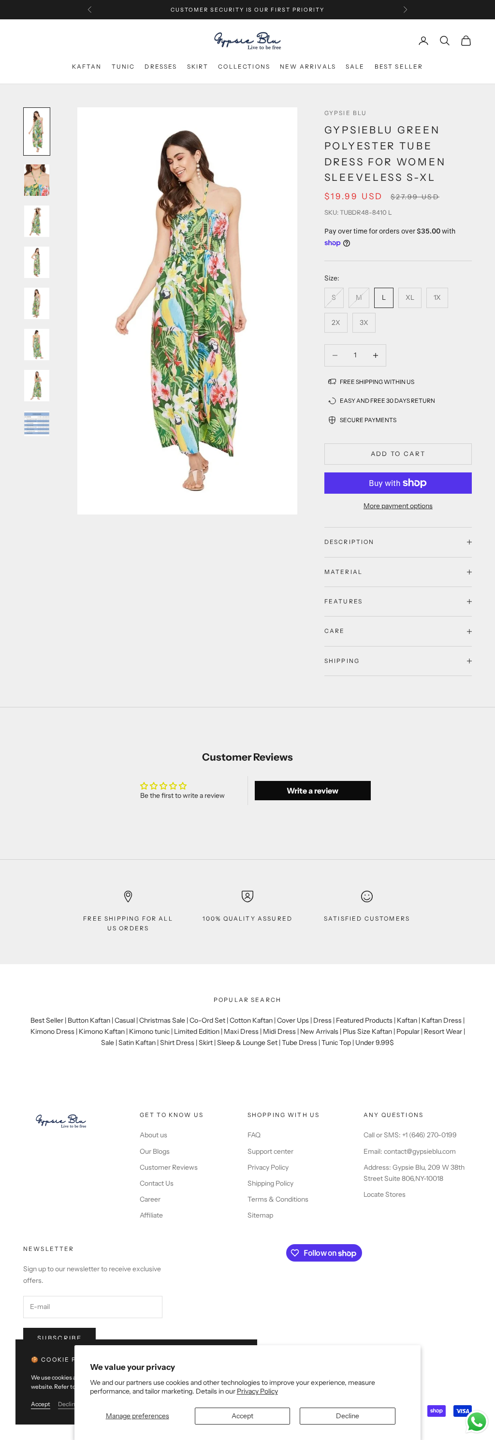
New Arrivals (319, 1031)
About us (153, 1135)
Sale (355, 66)
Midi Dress (279, 1031)
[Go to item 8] (36, 423)
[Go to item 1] (36, 131)
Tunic (123, 66)
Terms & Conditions (278, 1199)
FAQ (254, 1135)
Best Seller (46, 1020)
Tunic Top (336, 1042)
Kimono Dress (52, 1031)
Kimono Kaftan (102, 1031)
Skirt (198, 66)
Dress (322, 1020)
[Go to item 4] (36, 262)
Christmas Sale (162, 1020)
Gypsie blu (345, 113)
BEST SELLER (399, 66)
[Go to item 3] (36, 221)
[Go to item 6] (36, 344)
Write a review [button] (312, 790)
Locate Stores (385, 1194)
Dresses (161, 66)
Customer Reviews (169, 1167)
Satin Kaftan (137, 1042)
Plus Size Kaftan (367, 1031)
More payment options (398, 505)
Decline (347, 1415)
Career (150, 1199)
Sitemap (260, 1215)
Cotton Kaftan (251, 1020)
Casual (125, 1020)
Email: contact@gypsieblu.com (410, 1151)
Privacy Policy (257, 1391)
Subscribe (59, 1338)
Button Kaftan (89, 1020)
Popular (408, 1031)
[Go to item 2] (36, 180)
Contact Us (157, 1183)
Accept (242, 1415)
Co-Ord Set (207, 1020)
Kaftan (87, 66)
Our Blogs (155, 1151)
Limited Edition (196, 1031)
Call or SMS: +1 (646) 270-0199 (410, 1135)
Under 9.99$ (374, 1042)
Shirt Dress (177, 1042)
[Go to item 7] (36, 385)
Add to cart (398, 453)
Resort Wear (443, 1031)
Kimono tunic (149, 1031)
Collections (244, 66)
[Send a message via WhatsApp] (477, 1422)
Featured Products (364, 1020)
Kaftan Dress (442, 1020)
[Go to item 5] (36, 303)
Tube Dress (299, 1042)
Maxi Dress (241, 1031)
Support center (270, 1151)
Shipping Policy (270, 1183)
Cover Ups (293, 1020)
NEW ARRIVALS (308, 66)
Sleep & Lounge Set (247, 1042)
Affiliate (151, 1215)
